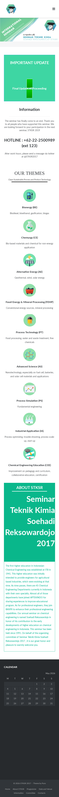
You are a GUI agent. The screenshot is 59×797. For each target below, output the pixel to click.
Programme (31, 789)
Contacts (41, 793)
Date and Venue (45, 789)
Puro (44, 783)
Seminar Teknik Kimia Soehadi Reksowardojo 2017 (30, 521)
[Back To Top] (51, 789)
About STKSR (18, 789)
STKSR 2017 (25, 783)
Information (19, 793)
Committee (30, 793)
